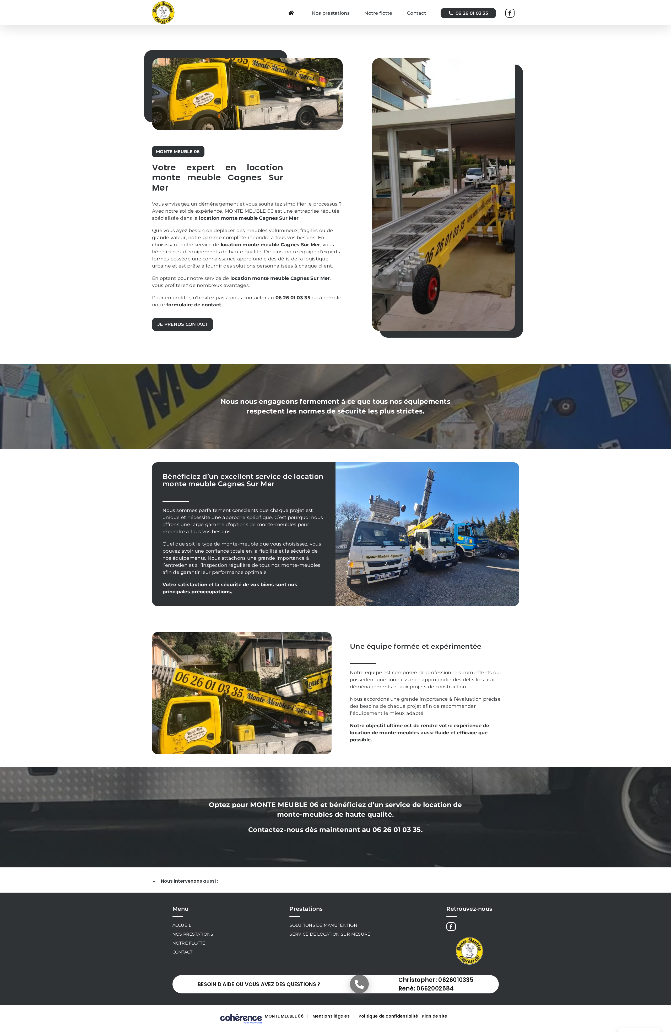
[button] (335, 881)
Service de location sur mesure (329, 934)
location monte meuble (250, 245)
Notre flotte (188, 943)
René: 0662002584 (426, 988)
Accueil (181, 925)
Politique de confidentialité (388, 1016)
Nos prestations (192, 934)
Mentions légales (331, 1016)
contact (211, 305)
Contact (182, 952)
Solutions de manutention (323, 925)
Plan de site (434, 1016)
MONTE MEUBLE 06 (284, 1016)
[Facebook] (451, 926)
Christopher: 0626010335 (435, 980)
